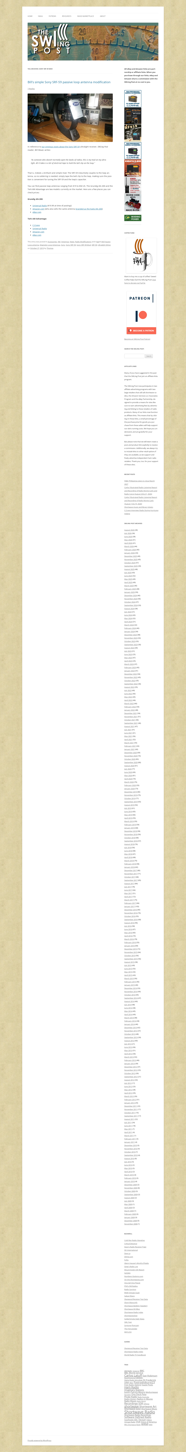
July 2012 (127, 1083)
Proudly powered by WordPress (39, 1440)
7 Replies (31, 88)
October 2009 (129, 1191)
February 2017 (130, 903)
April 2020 (128, 779)
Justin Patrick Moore (134, 1392)
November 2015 (130, 952)
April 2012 (128, 1093)
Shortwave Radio (139, 1412)
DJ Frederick (149, 1380)
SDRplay (146, 1404)
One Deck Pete (138, 1394)
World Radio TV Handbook (135, 1355)
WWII (150, 1425)
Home (30, 16)
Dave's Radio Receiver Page (135, 1247)
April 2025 (128, 582)
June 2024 (128, 615)
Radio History (130, 1399)
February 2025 (130, 589)
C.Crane (36, 225)
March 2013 (129, 1057)
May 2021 (128, 736)
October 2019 (129, 798)
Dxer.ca (127, 1253)
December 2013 (130, 1027)
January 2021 (129, 749)
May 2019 (128, 815)
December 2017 (130, 870)
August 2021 (129, 726)
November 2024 (130, 599)
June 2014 (128, 1008)
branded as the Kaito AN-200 (89, 209)
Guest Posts (147, 1384)
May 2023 (128, 657)
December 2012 (130, 1067)
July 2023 (127, 651)
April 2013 (128, 1054)
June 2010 (128, 1165)
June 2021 (128, 733)
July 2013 (127, 1044)
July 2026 (127, 533)
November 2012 (130, 1070)
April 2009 (128, 1207)
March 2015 (129, 978)
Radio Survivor (130, 1289)
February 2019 (130, 824)
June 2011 (128, 1126)
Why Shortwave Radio (132, 1424)
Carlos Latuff (133, 1375)
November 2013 (130, 1031)
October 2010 (129, 1152)
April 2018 (128, 857)
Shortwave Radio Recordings (137, 1415)
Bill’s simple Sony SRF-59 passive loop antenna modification (69, 82)
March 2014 (129, 1018)
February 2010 (130, 1178)
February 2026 (130, 549)
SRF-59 (94, 245)
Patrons (52, 16)
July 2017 (127, 887)
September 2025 (131, 566)
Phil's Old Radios (131, 1286)
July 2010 (127, 1162)
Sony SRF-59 (71, 245)
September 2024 (131, 605)
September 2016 (131, 919)
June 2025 (128, 576)
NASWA (127, 1273)
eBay (131, 1382)
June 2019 (128, 811)
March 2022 (129, 703)
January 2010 (129, 1181)
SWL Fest (128, 1322)
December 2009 (130, 1184)
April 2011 (128, 1132)
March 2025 (129, 585)
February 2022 (130, 707)
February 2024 (130, 628)
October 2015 (129, 955)
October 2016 (129, 916)
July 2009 (127, 1201)
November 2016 (130, 913)
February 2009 (130, 1214)
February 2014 (130, 1021)
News (72, 241)
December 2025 (130, 556)
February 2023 (130, 667)
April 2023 (128, 661)
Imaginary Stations (134, 1389)
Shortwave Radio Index (133, 1312)
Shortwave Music (149, 1408)
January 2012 (129, 1103)
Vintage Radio (129, 1422)
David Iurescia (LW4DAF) (133, 1378)
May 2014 (128, 1011)
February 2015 (130, 982)
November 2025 (130, 559)
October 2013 (129, 1034)
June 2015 (128, 968)
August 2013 (129, 1040)
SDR (140, 1403)
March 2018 (129, 860)
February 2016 (130, 942)
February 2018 (130, 864)
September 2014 (131, 998)
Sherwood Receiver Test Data (136, 1299)
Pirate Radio (130, 1396)
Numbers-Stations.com (133, 1276)
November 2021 (130, 716)
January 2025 (129, 592)
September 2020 (131, 762)
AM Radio (128, 1371)
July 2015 (127, 965)
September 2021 (131, 723)
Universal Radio (40, 205)
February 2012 (130, 1099)
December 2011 (130, 1106)
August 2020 (129, 765)
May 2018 (128, 854)
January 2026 (129, 553)
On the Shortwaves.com (134, 1279)
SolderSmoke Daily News (134, 1319)
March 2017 (129, 900)
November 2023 (130, 638)
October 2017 (129, 877)
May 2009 (128, 1204)
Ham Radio (131, 1387)
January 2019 (129, 828)
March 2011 (129, 1135)
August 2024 (129, 608)
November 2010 (130, 1148)
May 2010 (128, 1168)
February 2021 (130, 746)
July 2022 (127, 690)
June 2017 (128, 890)
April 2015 (128, 975)
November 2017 (130, 873)
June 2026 (128, 536)
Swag (40, 16)
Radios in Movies (145, 1399)
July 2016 (127, 926)
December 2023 (130, 635)
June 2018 (128, 851)
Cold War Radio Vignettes (134, 1240)
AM (59, 241)
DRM (126, 1382)
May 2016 (128, 932)
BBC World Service (133, 1372)
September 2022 (131, 684)
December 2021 (130, 713)
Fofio (126, 1260)
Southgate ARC (131, 1419)
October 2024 (129, 602)
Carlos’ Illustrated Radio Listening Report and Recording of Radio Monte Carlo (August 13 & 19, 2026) (140, 500)
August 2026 (129, 530)
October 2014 (129, 995)
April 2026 (128, 543)
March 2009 (129, 1211)
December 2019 (130, 792)
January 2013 (129, 1063)
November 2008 (130, 1224)
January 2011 (129, 1142)
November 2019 (130, 795)
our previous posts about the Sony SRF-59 (61, 146)
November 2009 (130, 1188)
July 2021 (127, 729)
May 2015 (128, 972)
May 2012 (128, 1090)
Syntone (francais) (131, 1325)
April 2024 (128, 621)
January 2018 (129, 867)
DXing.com (128, 1256)
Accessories (52, 241)
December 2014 (130, 988)
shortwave (131, 1406)
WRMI (144, 1424)
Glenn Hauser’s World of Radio (136, 1263)
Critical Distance (130, 1243)
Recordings (131, 1403)
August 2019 (129, 805)
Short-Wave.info (130, 1302)
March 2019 (129, 821)
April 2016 (128, 936)
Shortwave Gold (132, 1408)
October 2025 (129, 563)
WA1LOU (128, 1332)
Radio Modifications (83, 241)
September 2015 (131, 959)
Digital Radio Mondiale (133, 1380)
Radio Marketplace (85, 16)
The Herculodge (130, 1328)
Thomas (50, 248)
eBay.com (37, 212)
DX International (131, 1250)
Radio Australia (143, 1397)
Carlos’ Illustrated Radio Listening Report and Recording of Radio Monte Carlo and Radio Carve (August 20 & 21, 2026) (140, 490)
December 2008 (130, 1220)
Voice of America (149, 1421)
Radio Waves (130, 1401)
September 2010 (131, 1155)
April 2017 (128, 896)
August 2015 (129, 962)
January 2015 (129, 985)
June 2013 (128, 1047)
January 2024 (129, 631)
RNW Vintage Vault (132, 1292)
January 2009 (129, 1217)
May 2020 (128, 775)
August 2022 (129, 687)
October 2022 (129, 680)
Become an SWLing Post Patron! (137, 339)
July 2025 (127, 572)
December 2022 (130, 674)
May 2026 (128, 540)
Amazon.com (38, 209)
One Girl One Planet (132, 1283)
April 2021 (128, 739)
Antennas (65, 241)
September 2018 (131, 841)
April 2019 (128, 818)
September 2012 (131, 1076)
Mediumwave (152, 1392)
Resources (66, 16)
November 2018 (130, 834)
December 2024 (130, 595)
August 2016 (129, 923)
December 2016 (130, 909)
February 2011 (130, 1139)
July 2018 (127, 847)
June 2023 (128, 654)
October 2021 (129, 720)
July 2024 (127, 612)
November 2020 (130, 756)
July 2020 (127, 769)
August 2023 (129, 648)
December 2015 (130, 949)
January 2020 (129, 788)
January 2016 (129, 945)
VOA (138, 1421)
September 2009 (131, 1194)
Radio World (141, 1401)
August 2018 (129, 844)
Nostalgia (127, 1395)
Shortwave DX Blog (132, 1309)
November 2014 (130, 991)
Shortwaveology (131, 1315)
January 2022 (129, 710)
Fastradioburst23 (144, 1382)
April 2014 (128, 1014)
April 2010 (128, 1171)
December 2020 (130, 752)
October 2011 (129, 1112)
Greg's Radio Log (131, 1266)
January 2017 (129, 906)
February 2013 (130, 1060)
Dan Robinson (150, 1375)
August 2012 (129, 1080)
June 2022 (128, 693)
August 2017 (129, 883)
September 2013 (131, 1037)
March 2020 (129, 782)
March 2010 (129, 1175)
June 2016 (128, 929)
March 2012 (129, 1096)
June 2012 (128, 1086)
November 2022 (130, 677)
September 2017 (131, 880)
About (103, 16)
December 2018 (130, 831)
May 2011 (128, 1129)
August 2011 (129, 1119)
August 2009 (129, 1198)
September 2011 (131, 1116)
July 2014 (127, 1004)
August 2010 (129, 1158)
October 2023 (129, 641)
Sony (63, 245)
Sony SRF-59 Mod (84, 245)
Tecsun (142, 1419)
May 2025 (128, 579)
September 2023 (131, 644)
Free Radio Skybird (132, 1385)
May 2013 (128, 1050)
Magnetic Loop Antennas (50, 245)
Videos (149, 1420)
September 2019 (131, 801)
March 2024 (129, 625)
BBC (142, 1370)
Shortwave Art (147, 1406)
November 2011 (130, 1109)
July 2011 (127, 1122)
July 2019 (127, 808)
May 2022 (128, 697)
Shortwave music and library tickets (138, 507)
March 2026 (129, 546)
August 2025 (129, 569)
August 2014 (129, 1001)
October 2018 (129, 837)
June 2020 (128, 772)
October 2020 (129, 759)
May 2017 (128, 893)
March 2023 (129, 664)
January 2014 (129, 1024)
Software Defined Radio (137, 1417)
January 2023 (129, 671)
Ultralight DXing (104, 245)
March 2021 (129, 743)
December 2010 (130, 1145)
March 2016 (129, 939)
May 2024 (128, 618)
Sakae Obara (129, 1296)
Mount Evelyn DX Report (134, 1270)
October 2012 (129, 1073)
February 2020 (130, 785)
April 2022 (128, 700)
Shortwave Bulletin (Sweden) (135, 1306)
